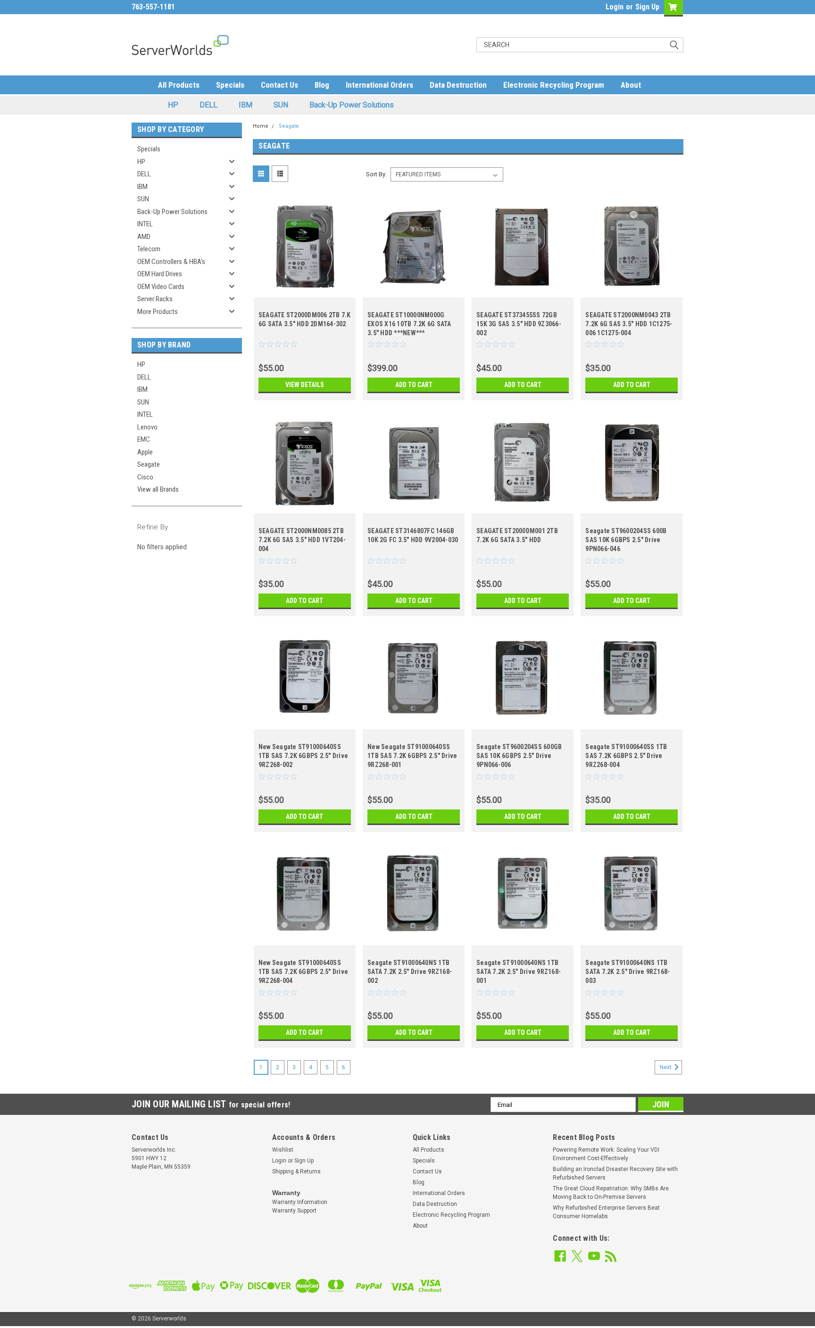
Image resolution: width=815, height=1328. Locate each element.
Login (615, 6)
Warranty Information (299, 1202)
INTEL (145, 224)
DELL (208, 104)
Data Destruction (458, 85)
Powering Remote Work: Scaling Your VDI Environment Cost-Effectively (606, 1154)
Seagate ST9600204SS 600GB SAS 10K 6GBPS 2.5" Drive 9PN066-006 (519, 755)
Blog (322, 85)
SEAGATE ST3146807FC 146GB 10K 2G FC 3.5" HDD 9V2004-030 (412, 535)
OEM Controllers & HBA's (171, 261)
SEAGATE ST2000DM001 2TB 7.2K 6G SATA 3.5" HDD (517, 535)
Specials (230, 85)
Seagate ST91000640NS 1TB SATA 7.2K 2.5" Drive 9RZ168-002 (409, 971)
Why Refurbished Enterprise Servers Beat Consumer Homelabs (606, 1212)
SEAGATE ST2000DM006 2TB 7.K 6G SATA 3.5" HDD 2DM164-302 (304, 319)
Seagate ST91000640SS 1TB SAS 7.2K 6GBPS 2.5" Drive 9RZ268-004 (626, 755)
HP (173, 104)
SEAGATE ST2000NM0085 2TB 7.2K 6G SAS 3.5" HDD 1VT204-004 (302, 540)
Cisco (145, 477)
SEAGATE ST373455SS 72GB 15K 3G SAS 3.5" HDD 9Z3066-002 (518, 324)
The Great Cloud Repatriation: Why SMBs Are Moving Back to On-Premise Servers (611, 1192)
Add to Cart (413, 384)
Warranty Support (294, 1210)
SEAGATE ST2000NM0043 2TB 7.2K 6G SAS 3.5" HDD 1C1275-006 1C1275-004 (628, 324)
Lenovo (147, 427)
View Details (304, 384)
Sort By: (376, 174)
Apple (145, 452)
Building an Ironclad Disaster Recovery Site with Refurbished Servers (615, 1173)
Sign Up (647, 6)
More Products (157, 311)
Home (260, 126)
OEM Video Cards (160, 286)
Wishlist (282, 1150)
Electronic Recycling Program (553, 85)
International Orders (379, 85)
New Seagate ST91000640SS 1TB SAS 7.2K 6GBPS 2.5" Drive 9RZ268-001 (412, 755)
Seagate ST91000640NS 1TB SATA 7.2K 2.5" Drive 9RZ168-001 (518, 971)
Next (666, 1067)
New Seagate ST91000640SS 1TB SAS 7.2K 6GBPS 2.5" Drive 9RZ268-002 (303, 755)
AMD (143, 236)
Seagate (148, 464)
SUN (281, 104)
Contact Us (279, 85)
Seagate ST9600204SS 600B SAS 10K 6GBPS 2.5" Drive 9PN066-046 (625, 540)
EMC (143, 439)
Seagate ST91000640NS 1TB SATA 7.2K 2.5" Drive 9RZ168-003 (627, 971)
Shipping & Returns (296, 1171)
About (631, 85)
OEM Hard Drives (159, 274)
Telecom (148, 249)
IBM (245, 104)
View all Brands (158, 489)
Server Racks (155, 299)
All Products (179, 85)
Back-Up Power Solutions (351, 104)
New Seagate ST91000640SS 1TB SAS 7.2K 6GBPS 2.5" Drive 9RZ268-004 (303, 971)
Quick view (304, 290)
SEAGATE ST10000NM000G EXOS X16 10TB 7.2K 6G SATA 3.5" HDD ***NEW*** (409, 324)
